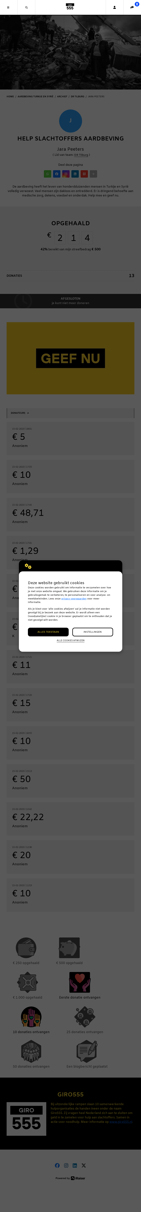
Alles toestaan (48, 632)
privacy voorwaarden (73, 598)
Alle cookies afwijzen (70, 640)
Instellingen (93, 632)
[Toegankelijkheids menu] (137, 4)
